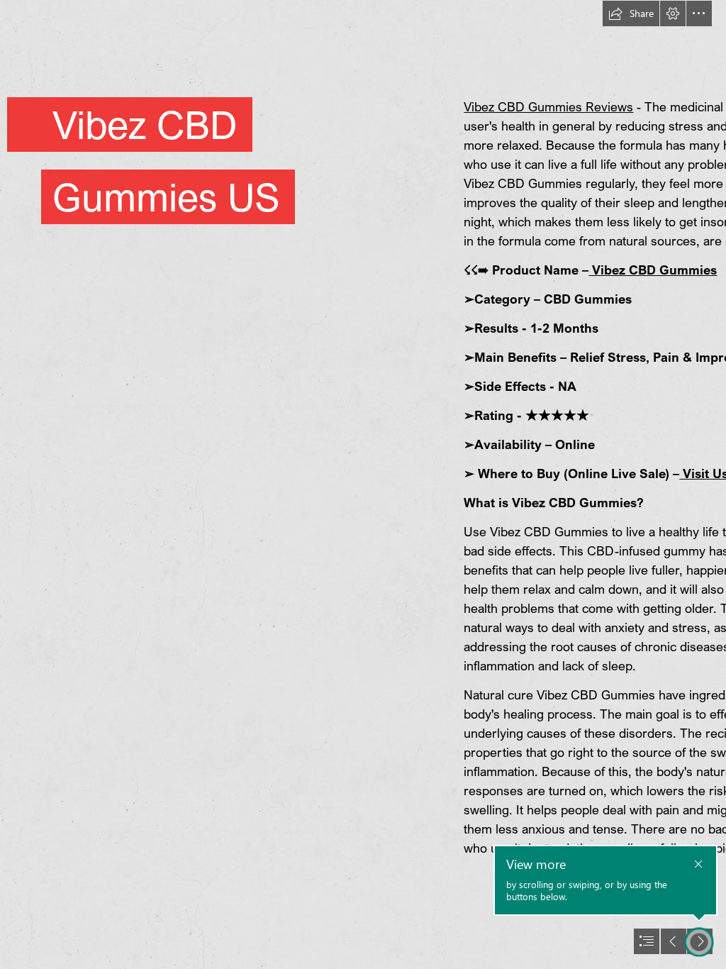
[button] (631, 13)
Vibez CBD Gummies (652, 269)
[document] (363, 484)
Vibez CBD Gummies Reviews (548, 106)
